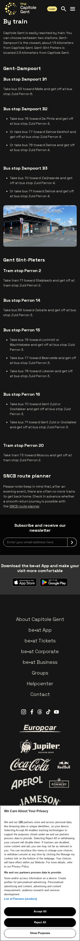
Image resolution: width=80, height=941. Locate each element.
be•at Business (40, 662)
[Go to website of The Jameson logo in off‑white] (40, 801)
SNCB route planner (24, 506)
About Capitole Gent (40, 619)
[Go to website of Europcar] (40, 728)
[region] (40, 873)
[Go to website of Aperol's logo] (27, 783)
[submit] (72, 542)
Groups (40, 673)
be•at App (40, 630)
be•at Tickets (40, 640)
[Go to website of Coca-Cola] (30, 765)
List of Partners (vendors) (20, 898)
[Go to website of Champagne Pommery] (59, 782)
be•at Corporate (40, 651)
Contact (40, 694)
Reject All (40, 922)
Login (52, 9)
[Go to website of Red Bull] (64, 765)
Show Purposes (40, 933)
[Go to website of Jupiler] (40, 746)
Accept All (40, 911)
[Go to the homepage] (20, 8)
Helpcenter (40, 683)
